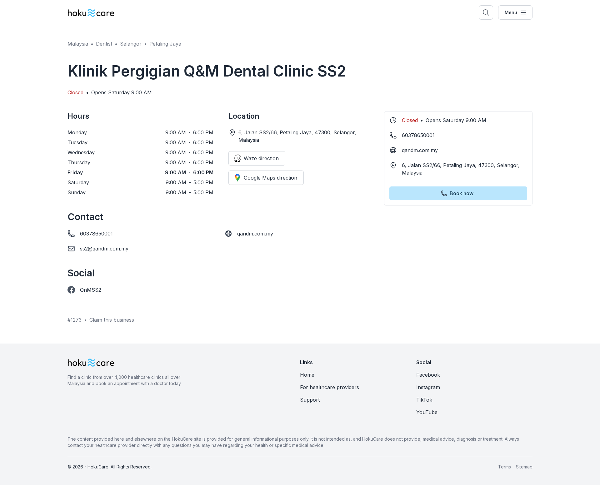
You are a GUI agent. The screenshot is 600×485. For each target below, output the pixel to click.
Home (307, 375)
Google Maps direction (270, 178)
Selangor (131, 44)
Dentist (104, 44)
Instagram (428, 387)
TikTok (424, 400)
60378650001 (96, 233)
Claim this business (111, 320)
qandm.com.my (255, 233)
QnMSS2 (90, 290)
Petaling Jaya (165, 44)
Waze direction (261, 158)
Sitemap (524, 466)
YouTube (427, 412)
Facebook (428, 375)
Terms (504, 466)
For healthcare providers (329, 387)
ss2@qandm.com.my (104, 248)
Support (310, 400)
